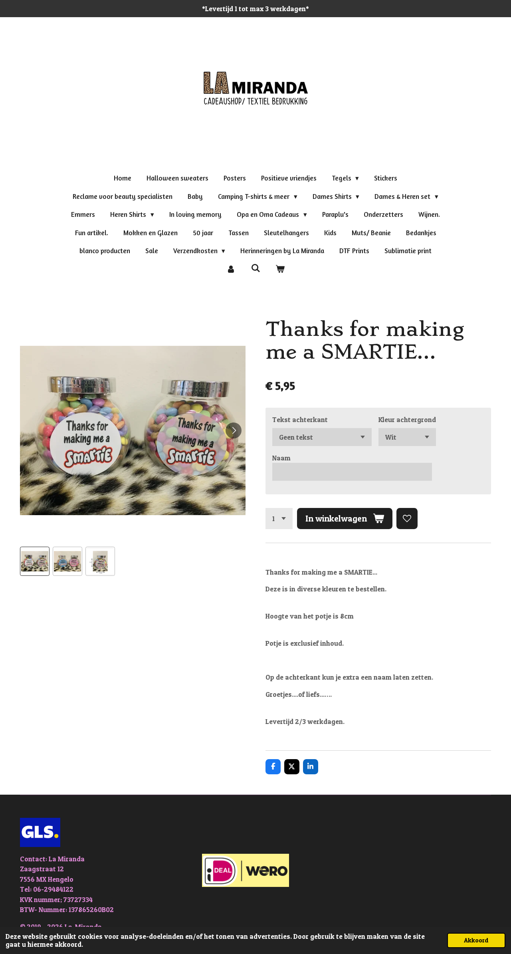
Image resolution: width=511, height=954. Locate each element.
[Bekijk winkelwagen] (280, 269)
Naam (281, 458)
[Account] (230, 269)
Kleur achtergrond (407, 419)
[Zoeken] (255, 268)
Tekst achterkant (300, 419)
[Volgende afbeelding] (234, 430)
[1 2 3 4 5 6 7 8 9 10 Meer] (279, 518)
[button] (35, 561)
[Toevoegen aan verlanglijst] (407, 518)
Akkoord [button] (476, 940)
